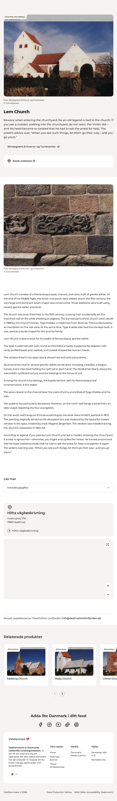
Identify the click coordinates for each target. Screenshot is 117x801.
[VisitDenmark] (19, 739)
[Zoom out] (108, 594)
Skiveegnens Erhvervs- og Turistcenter (31, 146)
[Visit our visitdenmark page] (58, 724)
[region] (58, 569)
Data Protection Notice (59, 792)
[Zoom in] (108, 585)
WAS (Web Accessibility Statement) (93, 792)
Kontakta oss (98, 759)
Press (53, 752)
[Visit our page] (49, 724)
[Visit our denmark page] (40, 724)
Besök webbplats (22, 160)
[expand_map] (107, 544)
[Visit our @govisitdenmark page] (67, 724)
